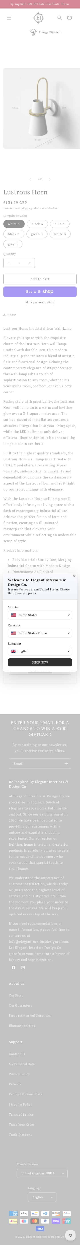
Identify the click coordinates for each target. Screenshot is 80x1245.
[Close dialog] (74, 576)
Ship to (13, 607)
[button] (40, 615)
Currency (14, 625)
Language (15, 643)
